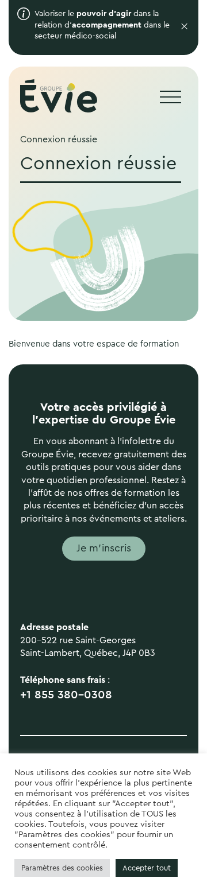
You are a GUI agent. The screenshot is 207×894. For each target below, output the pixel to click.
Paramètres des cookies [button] (62, 868)
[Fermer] (181, 27)
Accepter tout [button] (146, 868)
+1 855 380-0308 (66, 695)
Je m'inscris (103, 548)
